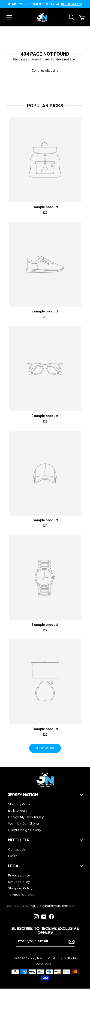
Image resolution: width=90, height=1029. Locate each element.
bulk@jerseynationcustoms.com (51, 905)
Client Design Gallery (24, 830)
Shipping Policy (20, 888)
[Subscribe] (71, 941)
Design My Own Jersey (26, 817)
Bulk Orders (17, 810)
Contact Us (17, 849)
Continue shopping (45, 70)
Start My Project (21, 804)
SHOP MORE (45, 748)
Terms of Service (21, 894)
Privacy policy (19, 875)
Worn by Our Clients (23, 823)
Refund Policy (19, 882)
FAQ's (12, 856)
